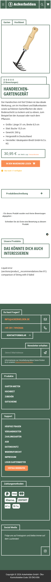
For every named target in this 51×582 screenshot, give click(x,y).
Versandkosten (34, 154)
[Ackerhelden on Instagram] (45, 551)
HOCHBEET (10, 391)
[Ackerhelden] (22, 4)
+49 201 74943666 (14, 327)
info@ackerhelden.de (17, 319)
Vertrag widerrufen (16, 468)
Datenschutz (12, 446)
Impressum (10, 457)
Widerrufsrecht (13, 452)
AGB (7, 441)
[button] (23, 81)
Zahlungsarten (13, 436)
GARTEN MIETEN (12, 386)
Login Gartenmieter (15, 462)
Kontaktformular (16, 335)
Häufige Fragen (13, 426)
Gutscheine (11, 401)
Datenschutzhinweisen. (24, 362)
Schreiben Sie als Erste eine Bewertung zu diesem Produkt (25, 223)
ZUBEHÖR (9, 396)
